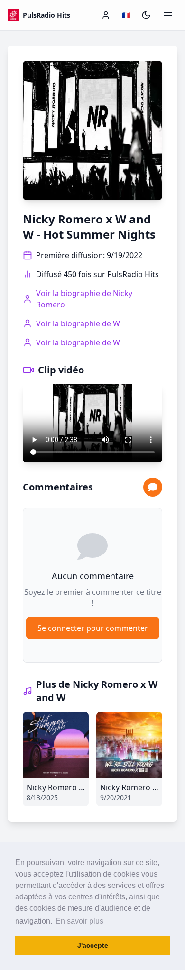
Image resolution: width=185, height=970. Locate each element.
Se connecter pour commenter (92, 628)
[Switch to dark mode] (146, 15)
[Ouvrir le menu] (167, 15)
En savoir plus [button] (79, 921)
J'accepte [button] (92, 945)
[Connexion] (105, 15)
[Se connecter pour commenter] (152, 487)
